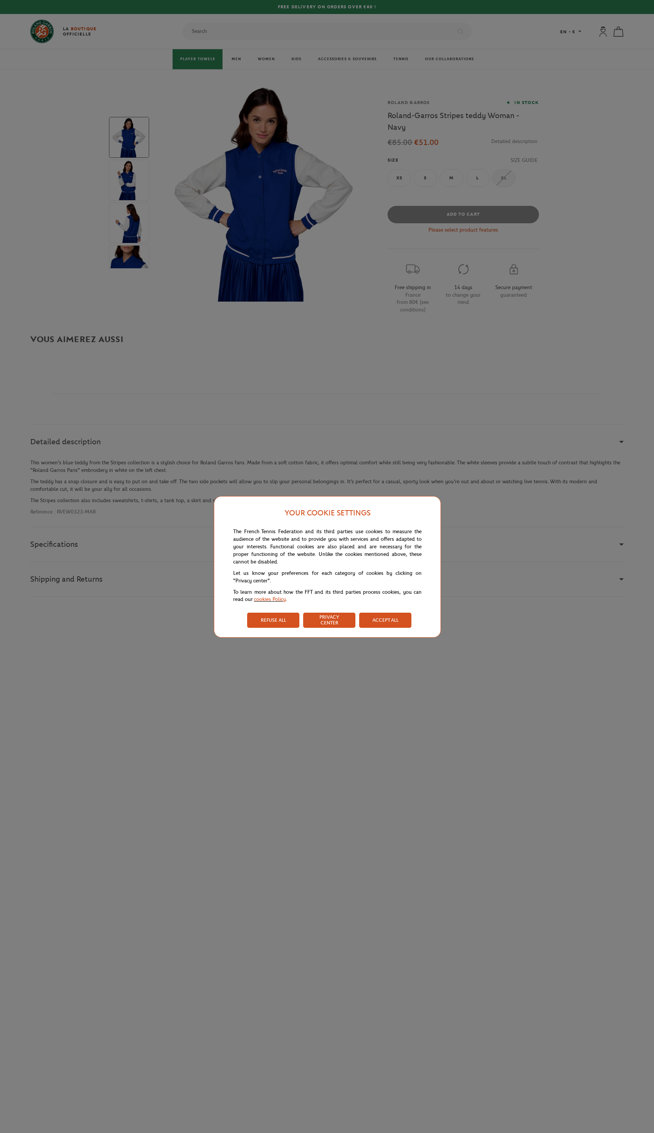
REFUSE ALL (273, 620)
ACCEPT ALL (385, 620)
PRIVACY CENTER (329, 620)
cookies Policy (270, 599)
